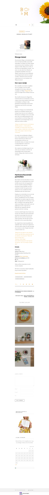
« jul (16, 464)
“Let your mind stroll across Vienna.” (24, 357)
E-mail (16, 392)
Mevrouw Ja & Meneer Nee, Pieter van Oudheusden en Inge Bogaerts (24, 315)
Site (15, 395)
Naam (16, 389)
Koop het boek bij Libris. (20, 273)
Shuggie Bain (27, 90)
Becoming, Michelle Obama (24, 336)
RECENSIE (22, 31)
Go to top (30, 490)
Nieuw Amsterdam (24, 256)
